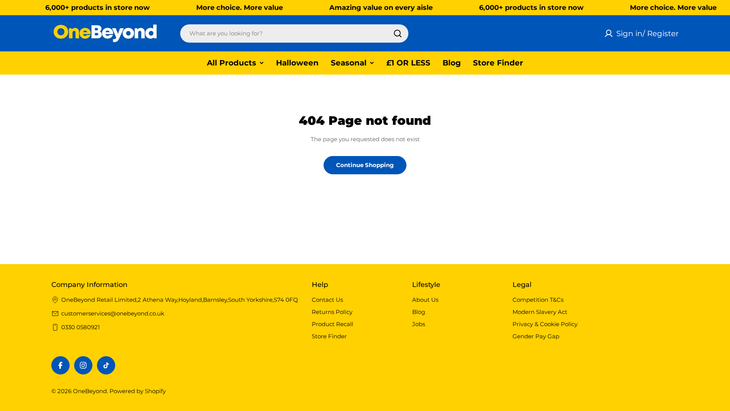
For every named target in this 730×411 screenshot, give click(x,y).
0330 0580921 (80, 327)
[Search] (397, 33)
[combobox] (294, 33)
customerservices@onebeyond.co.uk (112, 313)
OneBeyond (90, 391)
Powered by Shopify (138, 391)
